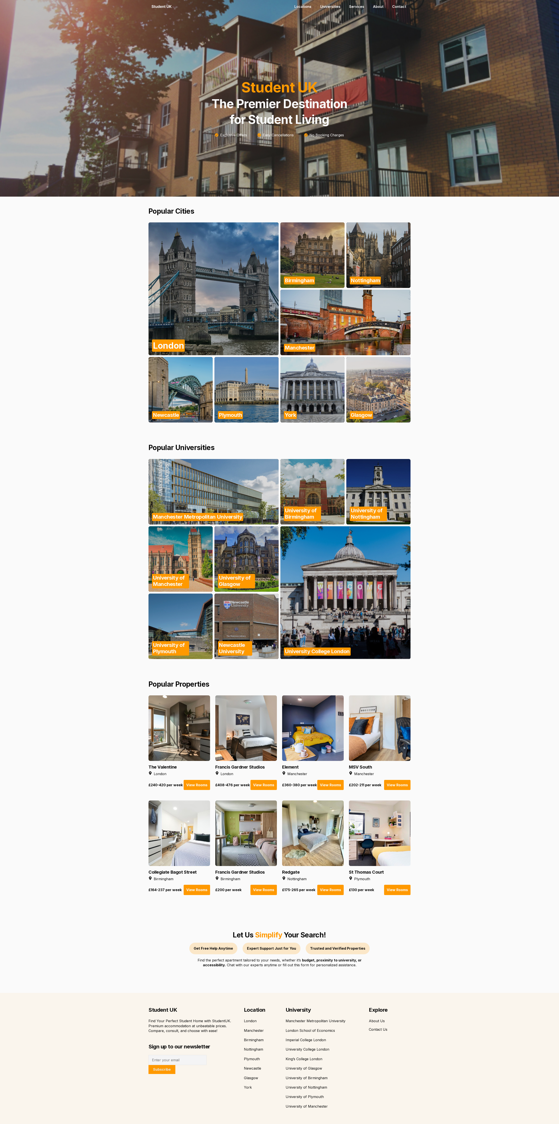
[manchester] (345, 322)
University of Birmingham (307, 1078)
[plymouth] (246, 390)
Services (356, 6)
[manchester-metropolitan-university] (213, 492)
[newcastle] (180, 390)
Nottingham (253, 1049)
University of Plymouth (305, 1097)
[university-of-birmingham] (312, 492)
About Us (377, 1021)
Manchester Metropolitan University (315, 1021)
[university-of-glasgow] (246, 559)
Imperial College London (306, 1040)
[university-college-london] (345, 592)
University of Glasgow (304, 1068)
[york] (312, 390)
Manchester (254, 1030)
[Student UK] (161, 6)
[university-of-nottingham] (378, 492)
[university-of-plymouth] (180, 626)
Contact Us (378, 1029)
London (250, 1021)
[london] (213, 288)
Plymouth (252, 1059)
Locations (302, 6)
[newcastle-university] (246, 626)
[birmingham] (312, 255)
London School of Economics (310, 1030)
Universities (330, 6)
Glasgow (251, 1078)
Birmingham (254, 1040)
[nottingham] (378, 255)
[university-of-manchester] (180, 559)
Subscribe (162, 1069)
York (248, 1087)
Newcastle (252, 1068)
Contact (399, 6)
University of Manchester (307, 1106)
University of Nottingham (306, 1087)
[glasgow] (378, 390)
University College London (307, 1049)
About (378, 6)
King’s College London (304, 1059)
